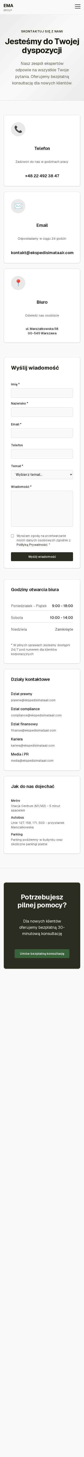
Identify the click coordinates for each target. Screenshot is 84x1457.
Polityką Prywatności (32, 545)
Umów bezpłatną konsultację (42, 954)
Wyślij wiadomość (42, 557)
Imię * (15, 384)
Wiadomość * (21, 487)
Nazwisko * (19, 403)
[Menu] (77, 7)
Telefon (17, 445)
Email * (16, 424)
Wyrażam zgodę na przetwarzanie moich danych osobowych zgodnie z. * (44, 540)
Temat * (17, 466)
